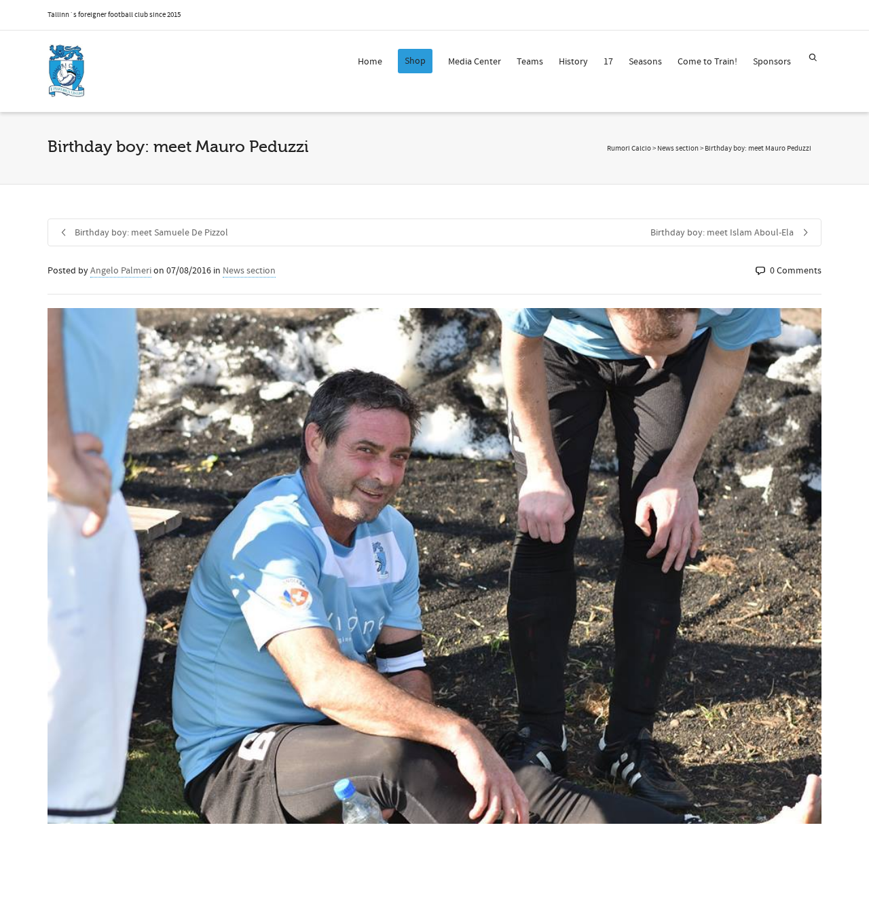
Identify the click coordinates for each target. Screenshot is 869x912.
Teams (530, 62)
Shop (415, 61)
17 (608, 62)
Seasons (645, 62)
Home (370, 62)
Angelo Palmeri (120, 271)
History (573, 62)
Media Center (474, 62)
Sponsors (772, 62)
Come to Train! (707, 62)
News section (249, 271)
